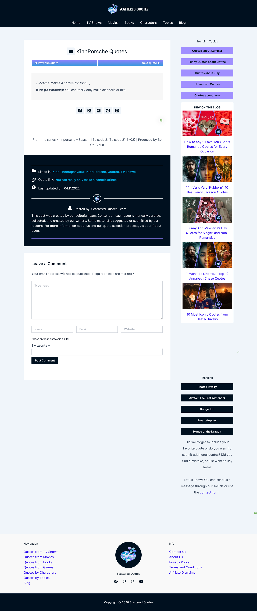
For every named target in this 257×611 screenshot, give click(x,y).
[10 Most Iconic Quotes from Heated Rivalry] (207, 296)
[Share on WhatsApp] (117, 110)
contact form (209, 492)
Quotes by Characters (40, 572)
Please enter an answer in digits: (50, 338)
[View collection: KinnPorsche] (71, 51)
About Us (176, 557)
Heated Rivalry (207, 387)
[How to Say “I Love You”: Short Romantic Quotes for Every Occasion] (207, 123)
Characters (148, 22)
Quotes (113, 172)
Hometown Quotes (207, 84)
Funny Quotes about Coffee (207, 62)
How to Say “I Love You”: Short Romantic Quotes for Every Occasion (207, 146)
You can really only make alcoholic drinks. (86, 180)
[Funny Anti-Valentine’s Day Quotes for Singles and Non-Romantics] (207, 210)
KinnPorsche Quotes (101, 51)
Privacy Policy (179, 562)
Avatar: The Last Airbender (207, 398)
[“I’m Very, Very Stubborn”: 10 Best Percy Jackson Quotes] (207, 169)
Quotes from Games (38, 567)
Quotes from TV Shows (41, 552)
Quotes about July (207, 73)
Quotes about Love (207, 95)
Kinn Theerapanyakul (68, 172)
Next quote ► (151, 63)
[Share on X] (89, 110)
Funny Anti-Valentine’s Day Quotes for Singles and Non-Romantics (207, 232)
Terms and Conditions (185, 567)
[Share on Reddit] (108, 110)
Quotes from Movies (39, 557)
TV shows (128, 172)
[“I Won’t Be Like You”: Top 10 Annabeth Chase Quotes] (207, 255)
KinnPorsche (96, 172)
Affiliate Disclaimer (183, 572)
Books (129, 22)
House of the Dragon (207, 431)
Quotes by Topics (36, 578)
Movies (113, 22)
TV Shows (94, 22)
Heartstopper (207, 420)
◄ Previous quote (46, 63)
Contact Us (177, 552)
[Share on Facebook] (80, 110)
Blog (182, 22)
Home (76, 22)
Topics (168, 22)
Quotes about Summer (207, 50)
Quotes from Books (38, 562)
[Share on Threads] (98, 110)
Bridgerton (207, 409)
